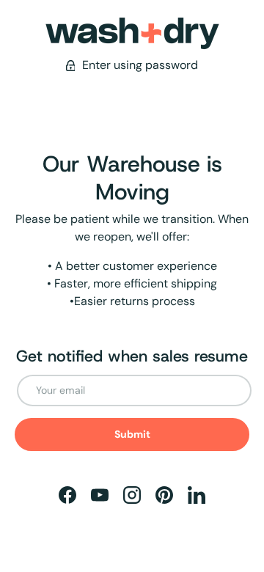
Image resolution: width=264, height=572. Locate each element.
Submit (132, 434)
